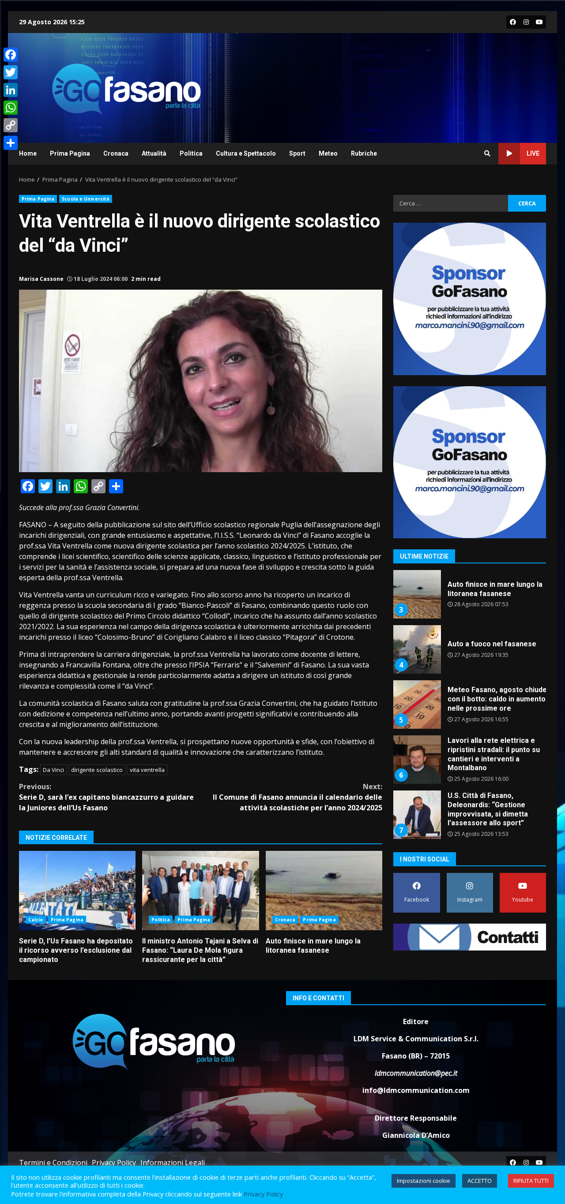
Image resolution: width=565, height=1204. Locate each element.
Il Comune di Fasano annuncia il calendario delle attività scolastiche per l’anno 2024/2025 (297, 797)
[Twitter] (10, 72)
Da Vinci (53, 770)
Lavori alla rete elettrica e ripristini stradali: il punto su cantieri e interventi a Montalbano (416, 704)
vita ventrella (147, 770)
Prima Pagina (70, 153)
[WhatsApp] (10, 107)
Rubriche (364, 153)
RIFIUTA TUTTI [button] (531, 1181)
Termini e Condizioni (53, 1162)
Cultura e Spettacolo (246, 153)
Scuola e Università (85, 199)
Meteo (328, 153)
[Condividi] (10, 143)
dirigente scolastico (97, 770)
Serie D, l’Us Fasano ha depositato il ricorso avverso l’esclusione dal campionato (77, 890)
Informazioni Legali (172, 1162)
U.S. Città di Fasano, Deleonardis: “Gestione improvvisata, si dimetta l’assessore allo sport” (416, 759)
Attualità (154, 153)
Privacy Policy (114, 1162)
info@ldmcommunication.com (416, 1090)
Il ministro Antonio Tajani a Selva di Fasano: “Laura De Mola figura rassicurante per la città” (200, 890)
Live (533, 153)
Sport (297, 153)
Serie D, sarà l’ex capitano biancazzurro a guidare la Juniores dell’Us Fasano (106, 797)
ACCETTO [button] (479, 1181)
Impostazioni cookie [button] (423, 1181)
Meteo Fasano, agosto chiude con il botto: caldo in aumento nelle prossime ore (416, 649)
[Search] (487, 153)
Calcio (35, 920)
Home (28, 153)
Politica (191, 153)
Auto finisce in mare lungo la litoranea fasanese (324, 890)
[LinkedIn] (10, 90)
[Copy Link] (10, 125)
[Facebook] (10, 54)
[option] (469, 597)
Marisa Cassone (41, 279)
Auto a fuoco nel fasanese (416, 594)
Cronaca (115, 153)
